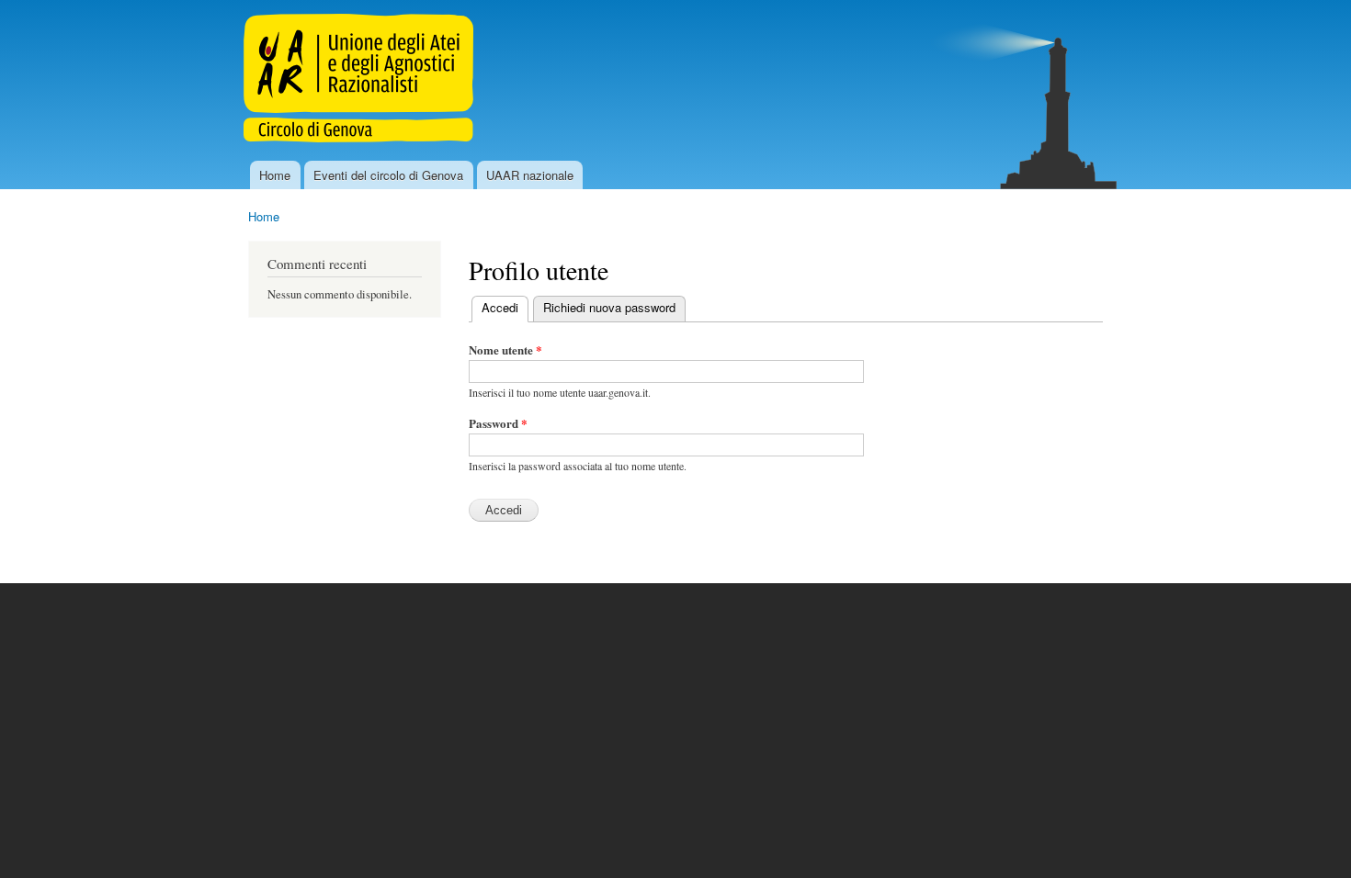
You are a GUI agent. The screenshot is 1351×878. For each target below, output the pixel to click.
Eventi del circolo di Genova (388, 175)
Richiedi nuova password (609, 307)
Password (498, 423)
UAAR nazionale (529, 175)
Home (274, 175)
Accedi (505, 307)
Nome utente (505, 349)
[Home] (360, 80)
